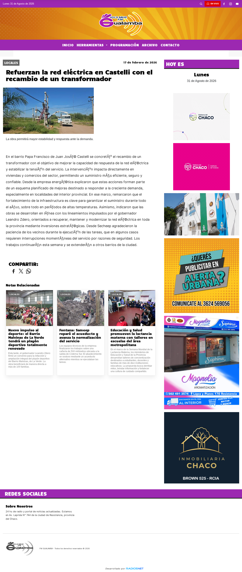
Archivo (150, 45)
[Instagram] (230, 4)
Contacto (170, 45)
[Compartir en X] (21, 271)
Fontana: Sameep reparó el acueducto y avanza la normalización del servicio (80, 335)
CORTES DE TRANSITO (121, 53)
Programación (124, 45)
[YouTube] (237, 4)
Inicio (68, 45)
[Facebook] (224, 4)
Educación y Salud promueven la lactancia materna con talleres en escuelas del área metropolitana (132, 337)
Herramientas (91, 45)
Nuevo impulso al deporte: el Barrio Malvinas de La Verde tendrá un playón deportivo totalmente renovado (27, 339)
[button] (201, 4)
